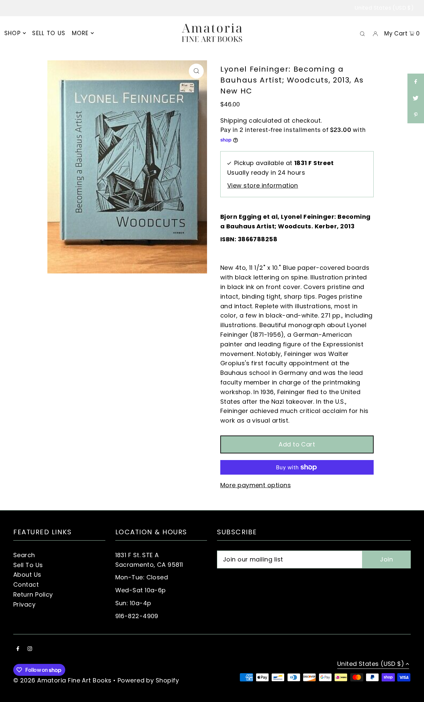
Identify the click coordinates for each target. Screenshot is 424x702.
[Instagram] (29, 649)
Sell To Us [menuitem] (48, 33)
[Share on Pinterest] (415, 115)
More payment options (255, 485)
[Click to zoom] (196, 71)
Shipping (233, 120)
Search (24, 555)
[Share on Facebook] (415, 82)
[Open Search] (362, 33)
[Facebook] (18, 649)
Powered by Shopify (148, 680)
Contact (26, 584)
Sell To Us (28, 565)
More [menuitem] (80, 33)
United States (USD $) (384, 8)
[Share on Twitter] (415, 98)
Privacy (24, 604)
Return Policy (33, 594)
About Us (27, 574)
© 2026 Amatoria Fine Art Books (62, 680)
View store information (262, 185)
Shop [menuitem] (12, 33)
